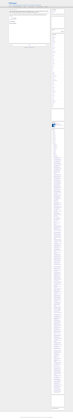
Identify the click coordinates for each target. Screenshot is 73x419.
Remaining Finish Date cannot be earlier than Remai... (57, 335)
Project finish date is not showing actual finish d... (57, 320)
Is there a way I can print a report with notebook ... (57, 161)
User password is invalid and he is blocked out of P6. (57, 390)
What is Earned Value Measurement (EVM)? (56, 213)
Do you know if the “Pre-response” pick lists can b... (57, 272)
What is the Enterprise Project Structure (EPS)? (57, 228)
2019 (53, 139)
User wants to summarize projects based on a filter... (57, 234)
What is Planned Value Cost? (57, 281)
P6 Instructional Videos (39, 6)
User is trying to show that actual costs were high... (57, 255)
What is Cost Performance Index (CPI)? (56, 209)
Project (53, 81)
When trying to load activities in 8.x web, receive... (57, 247)
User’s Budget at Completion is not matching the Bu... (57, 363)
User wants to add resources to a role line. (57, 301)
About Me (46, 6)
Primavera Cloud (54, 76)
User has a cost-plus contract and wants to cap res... (57, 358)
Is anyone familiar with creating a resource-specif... (57, 243)
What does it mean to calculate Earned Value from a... (57, 195)
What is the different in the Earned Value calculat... (56, 197)
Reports (53, 83)
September (55, 148)
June (54, 150)
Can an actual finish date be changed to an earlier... (57, 381)
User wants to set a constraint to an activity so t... (57, 280)
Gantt (52, 58)
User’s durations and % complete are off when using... (56, 305)
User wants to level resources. (57, 288)
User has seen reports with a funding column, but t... (57, 368)
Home (10, 6)
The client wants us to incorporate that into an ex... (57, 337)
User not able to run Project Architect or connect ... (57, 329)
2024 (53, 133)
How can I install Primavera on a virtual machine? (57, 158)
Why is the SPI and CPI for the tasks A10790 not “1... (57, 314)
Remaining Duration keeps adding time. (57, 286)
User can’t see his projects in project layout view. (57, 299)
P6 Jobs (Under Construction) (17, 6)
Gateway (53, 59)
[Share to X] (14, 18)
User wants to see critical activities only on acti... (56, 262)
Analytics (53, 38)
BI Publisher (53, 41)
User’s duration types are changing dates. (56, 354)
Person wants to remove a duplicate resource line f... (57, 324)
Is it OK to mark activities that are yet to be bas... (57, 326)
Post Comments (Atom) (31, 47)
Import (53, 62)
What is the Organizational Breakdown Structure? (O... (57, 226)
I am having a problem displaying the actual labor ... (57, 186)
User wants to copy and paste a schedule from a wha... (57, 351)
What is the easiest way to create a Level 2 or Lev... (57, 180)
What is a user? (55, 220)
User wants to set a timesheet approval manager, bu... (57, 258)
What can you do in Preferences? (56, 201)
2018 (53, 140)
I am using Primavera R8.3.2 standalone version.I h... (57, 245)
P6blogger (13, 3)
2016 (53, 142)
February (55, 155)
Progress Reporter (54, 80)
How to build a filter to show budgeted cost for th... (57, 274)
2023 (53, 134)
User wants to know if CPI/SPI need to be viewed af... (57, 283)
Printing (53, 77)
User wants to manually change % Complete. (56, 289)
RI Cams (53, 12)
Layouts (53, 66)
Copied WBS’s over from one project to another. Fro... (57, 331)
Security (53, 88)
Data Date (53, 48)
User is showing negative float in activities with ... (57, 346)
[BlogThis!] (13, 18)
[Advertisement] (57, 22)
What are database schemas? (57, 364)
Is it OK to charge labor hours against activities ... (57, 328)
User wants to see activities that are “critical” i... (57, 268)
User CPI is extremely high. (57, 310)
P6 (52, 70)
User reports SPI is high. (56, 366)
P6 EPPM (53, 73)
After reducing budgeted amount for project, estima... (57, 379)
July (54, 149)
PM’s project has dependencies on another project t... (57, 361)
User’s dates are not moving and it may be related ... (57, 266)
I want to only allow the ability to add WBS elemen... (57, 169)
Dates (53, 49)
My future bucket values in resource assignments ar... (57, 278)
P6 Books (24, 6)
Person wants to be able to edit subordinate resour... (57, 385)
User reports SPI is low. (56, 365)
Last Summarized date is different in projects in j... (57, 249)
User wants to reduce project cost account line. (57, 375)
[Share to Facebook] (15, 18)
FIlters (53, 56)
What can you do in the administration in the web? (57, 202)
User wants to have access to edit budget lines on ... (57, 256)
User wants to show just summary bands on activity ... (57, 265)
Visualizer (53, 102)
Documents (53, 51)
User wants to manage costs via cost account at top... (57, 260)
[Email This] (12, 18)
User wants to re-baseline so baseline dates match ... (57, 392)
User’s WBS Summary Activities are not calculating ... (57, 312)
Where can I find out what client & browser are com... (57, 174)
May (54, 151)
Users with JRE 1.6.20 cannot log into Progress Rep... (57, 316)
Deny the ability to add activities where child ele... (57, 167)
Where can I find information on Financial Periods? (57, 184)
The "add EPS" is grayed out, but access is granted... (57, 182)
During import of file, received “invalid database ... (57, 291)
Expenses (53, 55)
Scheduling (53, 87)
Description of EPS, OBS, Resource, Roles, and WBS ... (57, 230)
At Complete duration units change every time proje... (57, 297)
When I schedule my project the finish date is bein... (57, 187)
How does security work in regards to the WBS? (56, 171)
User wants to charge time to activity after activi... (57, 383)
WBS (15, 19)
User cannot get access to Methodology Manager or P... (57, 349)
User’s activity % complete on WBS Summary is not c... (57, 307)
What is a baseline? (56, 216)
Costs (53, 45)
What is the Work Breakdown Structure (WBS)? (57, 219)
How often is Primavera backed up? (56, 356)
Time (52, 94)
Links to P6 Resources (31, 6)
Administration (13, 19)
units (52, 98)
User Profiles (53, 101)
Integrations (53, 63)
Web (52, 105)
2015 (53, 143)
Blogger (52, 417)
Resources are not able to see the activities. (57, 270)
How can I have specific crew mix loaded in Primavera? (57, 159)
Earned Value (54, 52)
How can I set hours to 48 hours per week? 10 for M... (57, 163)
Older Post (47, 45)
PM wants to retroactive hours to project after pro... (57, 276)
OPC (52, 69)
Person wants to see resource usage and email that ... (57, 236)
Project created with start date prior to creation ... (57, 377)
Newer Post (11, 45)
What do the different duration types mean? (57, 215)
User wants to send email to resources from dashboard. (57, 240)
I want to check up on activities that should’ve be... (57, 339)
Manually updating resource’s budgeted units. (57, 318)
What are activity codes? (56, 217)
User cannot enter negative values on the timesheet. (57, 309)
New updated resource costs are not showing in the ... (57, 387)
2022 (53, 135)
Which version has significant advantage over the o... (57, 176)
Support (53, 90)
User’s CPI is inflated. (56, 388)
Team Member (54, 91)
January (55, 156)
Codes (53, 44)
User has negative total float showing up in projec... (57, 295)
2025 (53, 132)
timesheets (53, 95)
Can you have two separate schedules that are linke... (57, 302)
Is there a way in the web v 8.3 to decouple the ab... (57, 165)
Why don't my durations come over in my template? (57, 178)
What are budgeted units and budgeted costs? (57, 204)
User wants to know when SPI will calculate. (57, 284)
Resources (53, 84)
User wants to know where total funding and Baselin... (57, 372)
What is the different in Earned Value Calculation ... (57, 199)
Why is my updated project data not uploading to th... (57, 191)
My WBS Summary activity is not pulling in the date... (57, 343)
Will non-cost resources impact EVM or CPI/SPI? (57, 344)
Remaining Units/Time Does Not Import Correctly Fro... (57, 232)
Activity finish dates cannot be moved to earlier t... (57, 353)
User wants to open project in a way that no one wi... (57, 322)
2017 (53, 141)
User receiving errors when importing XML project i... (57, 370)
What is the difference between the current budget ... (57, 207)
